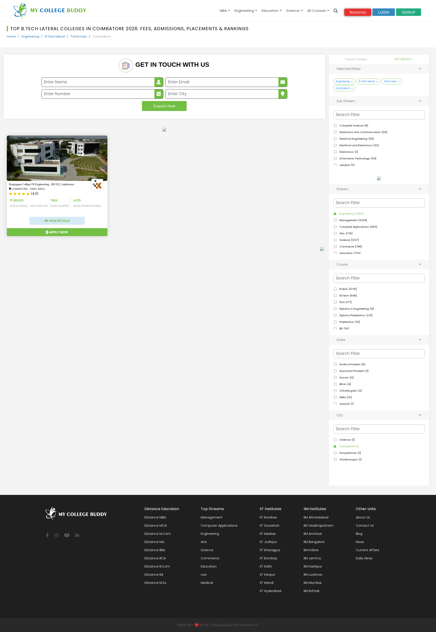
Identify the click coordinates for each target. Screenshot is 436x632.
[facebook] (47, 535)
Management (212, 517)
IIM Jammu (312, 558)
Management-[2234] (353, 220)
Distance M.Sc (155, 582)
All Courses (316, 10)
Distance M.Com (157, 533)
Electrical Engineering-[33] (356, 139)
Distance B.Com (157, 566)
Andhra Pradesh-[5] (352, 364)
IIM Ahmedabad (316, 517)
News (360, 542)
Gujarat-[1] (346, 404)
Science (293, 10)
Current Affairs (367, 550)
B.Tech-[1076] (348, 289)
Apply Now (58, 232)
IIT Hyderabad (270, 591)
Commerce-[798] (350, 246)
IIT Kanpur (267, 574)
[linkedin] (77, 535)
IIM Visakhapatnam (319, 525)
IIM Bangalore (314, 542)
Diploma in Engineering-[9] (356, 309)
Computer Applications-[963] (358, 227)
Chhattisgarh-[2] (350, 391)
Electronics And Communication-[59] (363, 132)
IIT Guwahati (269, 525)
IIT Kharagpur (270, 550)
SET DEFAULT (404, 59)
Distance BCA (155, 558)
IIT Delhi (266, 566)
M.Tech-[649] (348, 295)
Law (204, 574)
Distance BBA (154, 550)
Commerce (210, 558)
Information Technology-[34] (357, 158)
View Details (59, 220)
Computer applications (219, 525)
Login (383, 12)
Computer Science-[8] (353, 125)
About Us (363, 517)
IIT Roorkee (268, 517)
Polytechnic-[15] (349, 322)
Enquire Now (164, 106)
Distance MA (154, 542)
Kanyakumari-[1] (350, 453)
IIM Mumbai (313, 582)
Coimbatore (343, 88)
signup (408, 12)
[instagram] (56, 535)
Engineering (244, 10)
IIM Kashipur (313, 566)
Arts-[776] (345, 233)
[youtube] (66, 535)
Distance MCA (155, 525)
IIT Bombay (268, 558)
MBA (223, 10)
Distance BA (153, 574)
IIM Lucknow (313, 574)
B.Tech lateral (55, 36)
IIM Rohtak (312, 591)
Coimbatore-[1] (348, 446)
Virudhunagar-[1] (350, 459)
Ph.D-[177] (345, 302)
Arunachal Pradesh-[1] (353, 371)
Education (270, 10)
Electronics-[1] (348, 152)
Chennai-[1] (347, 440)
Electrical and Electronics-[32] (359, 145)
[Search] (336, 10)
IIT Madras (268, 533)
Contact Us (365, 525)
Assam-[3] (346, 377)
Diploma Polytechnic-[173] (355, 315)
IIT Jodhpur (268, 542)
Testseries (357, 12)
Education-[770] (349, 253)
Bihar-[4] (345, 384)
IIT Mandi (267, 582)
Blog (359, 533)
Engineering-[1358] (350, 213)
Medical (207, 582)
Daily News (364, 558)
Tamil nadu (79, 36)
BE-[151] (344, 328)
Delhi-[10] (345, 397)
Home (11, 36)
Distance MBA (155, 517)
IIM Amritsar (313, 533)
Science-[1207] (349, 240)
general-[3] (346, 165)
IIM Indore (311, 550)
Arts (204, 542)
